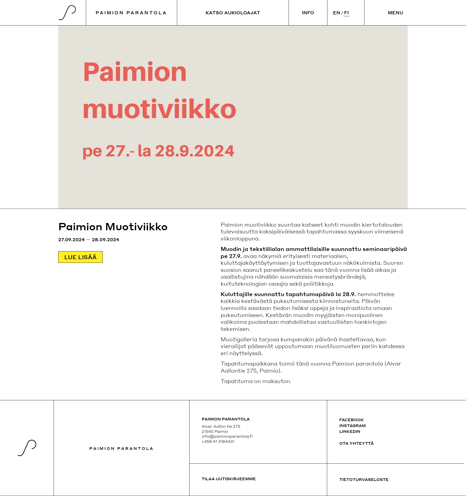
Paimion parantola (121, 448)
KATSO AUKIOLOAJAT (233, 12)
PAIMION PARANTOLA (131, 12)
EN (336, 12)
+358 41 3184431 (218, 441)
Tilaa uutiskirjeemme (229, 478)
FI (346, 12)
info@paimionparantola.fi (227, 436)
